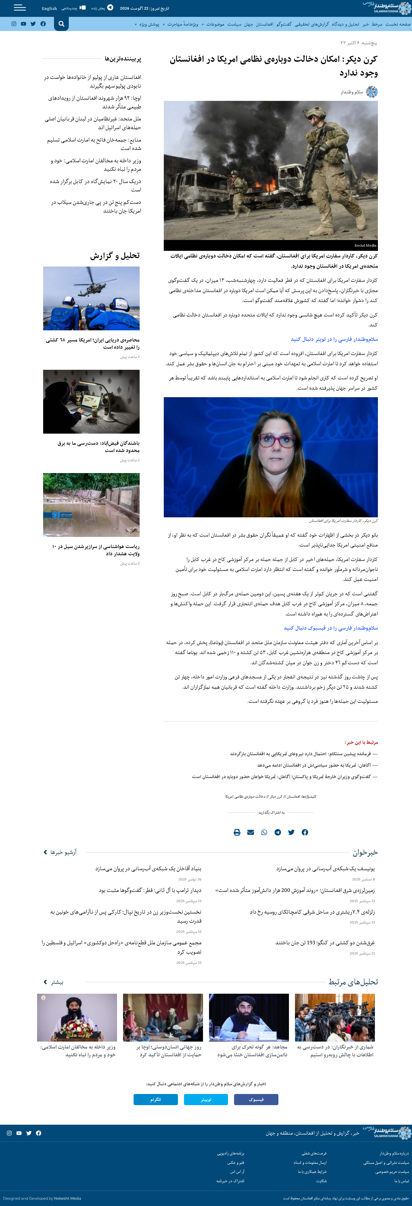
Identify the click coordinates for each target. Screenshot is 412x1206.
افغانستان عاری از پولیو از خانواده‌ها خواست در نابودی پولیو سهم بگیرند (92, 81)
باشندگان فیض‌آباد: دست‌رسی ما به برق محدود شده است (99, 446)
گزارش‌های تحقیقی (312, 24)
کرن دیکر (276, 796)
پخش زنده (98, 8)
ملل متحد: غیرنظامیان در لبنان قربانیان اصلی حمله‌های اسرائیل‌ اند (93, 123)
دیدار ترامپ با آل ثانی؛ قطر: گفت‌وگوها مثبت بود (150, 890)
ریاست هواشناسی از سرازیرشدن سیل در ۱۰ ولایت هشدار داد (96, 550)
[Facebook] (43, 24)
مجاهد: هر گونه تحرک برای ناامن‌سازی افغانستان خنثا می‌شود (252, 1051)
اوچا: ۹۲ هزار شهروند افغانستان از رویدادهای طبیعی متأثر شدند (94, 102)
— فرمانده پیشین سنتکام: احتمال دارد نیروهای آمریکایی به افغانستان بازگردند (304, 753)
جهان (248, 24)
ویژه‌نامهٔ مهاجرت (183, 24)
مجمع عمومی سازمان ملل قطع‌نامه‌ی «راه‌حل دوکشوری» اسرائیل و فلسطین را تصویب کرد (121, 947)
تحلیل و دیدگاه (345, 24)
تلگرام (155, 1099)
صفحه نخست (397, 24)
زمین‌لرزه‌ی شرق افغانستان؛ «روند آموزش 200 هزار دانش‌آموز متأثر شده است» (294, 890)
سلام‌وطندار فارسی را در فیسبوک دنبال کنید (331, 628)
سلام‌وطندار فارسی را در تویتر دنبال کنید (334, 339)
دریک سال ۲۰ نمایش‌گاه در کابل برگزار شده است (95, 185)
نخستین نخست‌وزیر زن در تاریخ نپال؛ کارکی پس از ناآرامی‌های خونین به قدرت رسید (125, 916)
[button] (61, 23)
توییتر (206, 1099)
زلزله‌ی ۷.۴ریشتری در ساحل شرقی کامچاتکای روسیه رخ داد (312, 912)
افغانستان (264, 24)
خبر (365, 24)
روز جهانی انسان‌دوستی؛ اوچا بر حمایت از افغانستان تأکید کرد (168, 1051)
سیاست (234, 24)
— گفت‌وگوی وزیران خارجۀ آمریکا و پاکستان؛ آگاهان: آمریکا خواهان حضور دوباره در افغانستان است (285, 776)
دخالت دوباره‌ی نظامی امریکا (245, 796)
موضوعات (215, 24)
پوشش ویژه (149, 24)
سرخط (377, 24)
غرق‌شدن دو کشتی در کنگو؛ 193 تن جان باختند (325, 942)
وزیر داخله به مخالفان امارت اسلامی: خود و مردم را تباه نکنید (96, 165)
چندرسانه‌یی (69, 8)
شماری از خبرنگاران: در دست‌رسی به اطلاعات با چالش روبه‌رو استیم (335, 1051)
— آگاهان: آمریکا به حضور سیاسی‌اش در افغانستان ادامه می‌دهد (317, 765)
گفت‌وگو (284, 24)
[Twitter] (33, 24)
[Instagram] (13, 24)
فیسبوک (256, 1099)
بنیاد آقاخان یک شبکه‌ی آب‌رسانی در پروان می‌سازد (148, 868)
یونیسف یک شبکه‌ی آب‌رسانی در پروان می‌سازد (325, 868)
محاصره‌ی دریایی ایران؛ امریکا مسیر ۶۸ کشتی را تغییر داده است (93, 343)
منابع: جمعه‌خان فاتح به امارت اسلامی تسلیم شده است (94, 144)
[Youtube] (23, 24)
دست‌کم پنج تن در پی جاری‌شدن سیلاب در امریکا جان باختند (96, 206)
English (49, 8)
